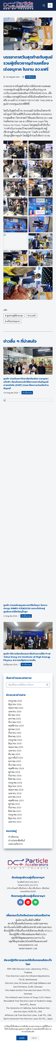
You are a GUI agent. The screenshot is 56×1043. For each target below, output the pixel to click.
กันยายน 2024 (14, 775)
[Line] (35, 902)
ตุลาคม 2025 (14, 729)
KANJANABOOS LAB (28, 944)
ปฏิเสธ (34, 1038)
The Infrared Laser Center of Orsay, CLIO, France (28, 997)
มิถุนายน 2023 (15, 818)
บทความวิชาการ (15, 844)
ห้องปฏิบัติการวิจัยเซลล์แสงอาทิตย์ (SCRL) (28, 934)
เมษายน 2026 (14, 711)
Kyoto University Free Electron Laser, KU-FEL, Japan (28, 1018)
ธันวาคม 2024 (14, 764)
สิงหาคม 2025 (14, 736)
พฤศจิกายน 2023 (16, 800)
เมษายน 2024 (14, 793)
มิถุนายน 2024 (15, 786)
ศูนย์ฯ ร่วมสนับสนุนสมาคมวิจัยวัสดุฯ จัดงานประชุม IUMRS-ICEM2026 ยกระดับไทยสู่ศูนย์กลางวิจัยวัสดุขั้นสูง (25, 608)
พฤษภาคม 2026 (15, 707)
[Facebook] (20, 902)
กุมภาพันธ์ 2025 (15, 757)
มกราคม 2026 (14, 718)
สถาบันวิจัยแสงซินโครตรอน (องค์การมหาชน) (28, 923)
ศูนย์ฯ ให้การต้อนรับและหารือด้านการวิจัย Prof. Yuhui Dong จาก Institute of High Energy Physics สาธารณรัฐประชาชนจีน (27, 657)
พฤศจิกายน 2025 (16, 725)
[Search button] (47, 684)
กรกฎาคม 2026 (15, 700)
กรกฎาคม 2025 (15, 739)
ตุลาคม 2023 (14, 803)
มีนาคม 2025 (14, 754)
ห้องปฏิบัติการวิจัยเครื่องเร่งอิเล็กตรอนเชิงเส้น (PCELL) (28, 930)
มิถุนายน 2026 (15, 704)
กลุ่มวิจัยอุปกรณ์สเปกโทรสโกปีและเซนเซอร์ (28, 941)
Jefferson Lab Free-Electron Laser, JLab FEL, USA (27, 1015)
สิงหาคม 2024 (14, 779)
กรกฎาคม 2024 (15, 782)
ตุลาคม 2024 (14, 772)
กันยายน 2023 (14, 807)
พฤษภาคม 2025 (15, 747)
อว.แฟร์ (31, 315)
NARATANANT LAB (28, 948)
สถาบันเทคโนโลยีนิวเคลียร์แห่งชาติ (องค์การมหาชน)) (28, 927)
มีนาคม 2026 (14, 714)
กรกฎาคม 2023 (15, 814)
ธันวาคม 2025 (14, 722)
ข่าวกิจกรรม (30, 77)
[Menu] (50, 5)
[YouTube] (28, 902)
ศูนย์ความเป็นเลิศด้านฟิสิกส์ (28, 920)
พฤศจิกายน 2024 (16, 768)
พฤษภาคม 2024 (15, 789)
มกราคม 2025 (14, 761)
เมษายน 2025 (14, 750)
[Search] (44, 5)
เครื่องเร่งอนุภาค (12, 321)
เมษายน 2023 (14, 821)
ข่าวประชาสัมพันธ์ (16, 840)
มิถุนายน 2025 (15, 743)
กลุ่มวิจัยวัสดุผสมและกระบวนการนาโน (28, 937)
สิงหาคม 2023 (14, 811)
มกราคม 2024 (14, 796)
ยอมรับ (22, 1038)
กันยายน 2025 (14, 732)
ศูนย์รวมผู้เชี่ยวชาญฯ (14, 315)
